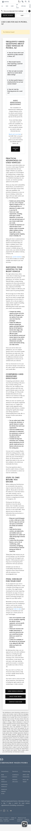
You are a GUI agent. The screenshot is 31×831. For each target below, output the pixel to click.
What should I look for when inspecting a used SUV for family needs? (15, 63)
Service (15, 771)
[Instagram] (4, 811)
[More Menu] (2, 6)
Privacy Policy (4, 817)
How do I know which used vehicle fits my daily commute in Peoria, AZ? (15, 54)
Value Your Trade (15, 696)
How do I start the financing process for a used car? (14, 91)
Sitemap (5, 819)
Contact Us (16, 149)
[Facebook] (1, 811)
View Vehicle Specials (15, 691)
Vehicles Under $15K (4, 791)
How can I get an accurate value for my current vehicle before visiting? (15, 72)
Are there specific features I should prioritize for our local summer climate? (15, 81)
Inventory (4, 771)
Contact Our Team (15, 701)
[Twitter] (7, 811)
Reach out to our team (15, 134)
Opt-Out (6, 820)
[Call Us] (22, 2)
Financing (26, 771)
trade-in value (17, 609)
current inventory (16, 256)
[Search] (26, 2)
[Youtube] (11, 811)
